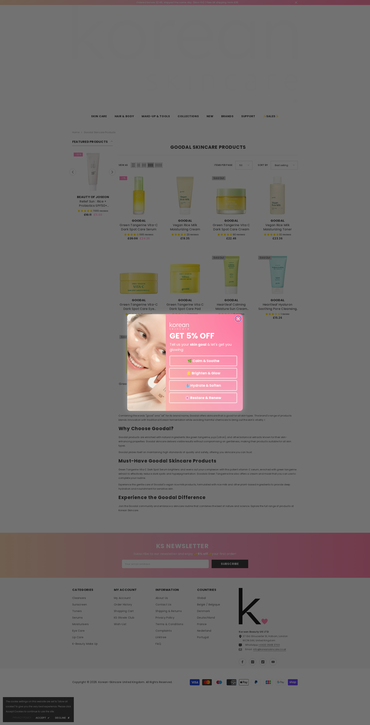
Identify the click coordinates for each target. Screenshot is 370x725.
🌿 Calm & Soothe (203, 360)
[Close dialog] (238, 319)
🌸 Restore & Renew (203, 397)
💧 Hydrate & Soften (203, 385)
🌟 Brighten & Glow (203, 373)
